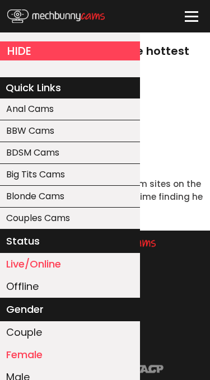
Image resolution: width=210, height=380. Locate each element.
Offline (22, 286)
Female (24, 355)
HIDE (19, 51)
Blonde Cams (35, 196)
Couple (24, 332)
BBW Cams (30, 130)
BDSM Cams (32, 152)
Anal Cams (30, 108)
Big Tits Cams (35, 174)
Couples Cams (38, 218)
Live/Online (33, 264)
